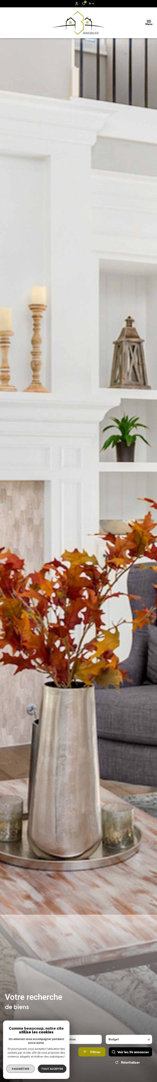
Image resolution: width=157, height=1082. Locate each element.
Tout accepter (52, 1069)
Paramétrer (20, 1069)
